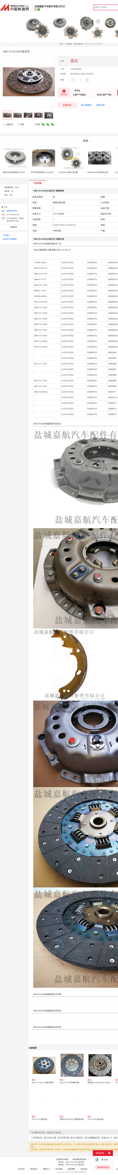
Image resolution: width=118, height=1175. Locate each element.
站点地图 (58, 1169)
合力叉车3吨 (63, 1137)
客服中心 (46, 1169)
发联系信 (67, 105)
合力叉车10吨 (50, 1137)
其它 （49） (9, 195)
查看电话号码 (12, 211)
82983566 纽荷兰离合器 (68, 172)
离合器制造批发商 (79, 1159)
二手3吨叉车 (36, 1137)
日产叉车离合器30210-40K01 (42, 172)
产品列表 (68, 44)
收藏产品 (9, 124)
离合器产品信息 (62, 1159)
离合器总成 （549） (12, 187)
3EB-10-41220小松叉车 (75, 1162)
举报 (22, 124)
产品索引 (6, 235)
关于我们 (21, 1169)
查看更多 (13, 227)
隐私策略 (71, 1169)
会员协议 (83, 1169)
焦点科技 (74, 1172)
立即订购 (100, 105)
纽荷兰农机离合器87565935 (14, 172)
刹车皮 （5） (9, 191)
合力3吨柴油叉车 (92, 1137)
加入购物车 (86, 105)
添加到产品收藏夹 (10, 239)
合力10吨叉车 (77, 1137)
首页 (61, 44)
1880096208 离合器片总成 (97, 172)
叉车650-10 (106, 1137)
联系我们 (33, 1169)
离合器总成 (78, 44)
